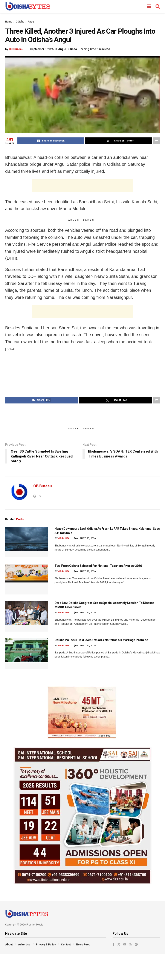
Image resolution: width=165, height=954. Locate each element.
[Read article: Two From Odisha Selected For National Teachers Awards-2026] (26, 579)
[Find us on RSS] (130, 944)
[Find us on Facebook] (113, 944)
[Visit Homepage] (27, 6)
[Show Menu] (149, 6)
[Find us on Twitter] (118, 944)
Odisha (20, 21)
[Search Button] (158, 6)
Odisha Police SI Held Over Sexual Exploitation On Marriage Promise (101, 640)
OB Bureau (16, 49)
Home (8, 21)
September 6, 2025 (41, 49)
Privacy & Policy (46, 944)
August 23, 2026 (86, 538)
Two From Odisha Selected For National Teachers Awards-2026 (98, 565)
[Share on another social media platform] (156, 140)
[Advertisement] (82, 185)
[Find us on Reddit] (136, 944)
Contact (66, 944)
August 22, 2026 (86, 571)
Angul (31, 21)
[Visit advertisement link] (82, 712)
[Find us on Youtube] (124, 944)
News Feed (83, 944)
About (9, 944)
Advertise (24, 944)
